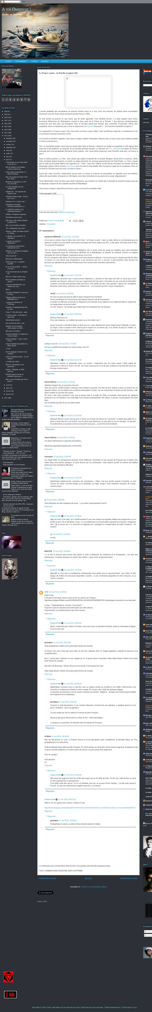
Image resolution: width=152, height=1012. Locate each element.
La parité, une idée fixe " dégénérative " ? (13, 242)
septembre (9, 147)
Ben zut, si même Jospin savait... (16, 276)
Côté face (146, 122)
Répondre (48, 266)
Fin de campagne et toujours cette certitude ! (16, 353)
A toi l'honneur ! (16, 9)
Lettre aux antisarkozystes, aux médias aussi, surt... (15, 285)
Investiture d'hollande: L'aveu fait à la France (17, 293)
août (7, 150)
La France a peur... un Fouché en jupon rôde (16, 316)
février (8, 391)
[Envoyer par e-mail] (74, 221)
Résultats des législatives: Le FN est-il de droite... (16, 183)
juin (7, 156)
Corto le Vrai (55, 275)
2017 (6, 120)
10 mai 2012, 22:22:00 (73, 478)
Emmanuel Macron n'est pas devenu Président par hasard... (22, 411)
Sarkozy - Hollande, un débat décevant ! (15, 370)
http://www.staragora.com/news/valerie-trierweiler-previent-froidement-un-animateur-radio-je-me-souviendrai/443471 (90, 808)
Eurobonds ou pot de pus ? (14, 217)
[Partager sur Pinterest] (82, 221)
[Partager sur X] (78, 221)
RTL (110, 149)
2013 (6, 133)
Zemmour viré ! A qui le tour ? (16, 201)
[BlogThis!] (76, 221)
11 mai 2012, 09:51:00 (67, 799)
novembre (9, 141)
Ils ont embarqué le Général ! (12, 494)
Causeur (148, 221)
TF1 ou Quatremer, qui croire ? (16, 228)
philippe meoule (51, 344)
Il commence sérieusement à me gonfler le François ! (21, 469)
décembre (9, 138)
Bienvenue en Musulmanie (14, 259)
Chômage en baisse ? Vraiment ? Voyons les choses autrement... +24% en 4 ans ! (16, 452)
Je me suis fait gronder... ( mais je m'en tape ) (16, 268)
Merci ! (8, 289)
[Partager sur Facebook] (80, 221)
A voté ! (8, 349)
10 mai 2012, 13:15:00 (66, 382)
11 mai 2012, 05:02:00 (64, 293)
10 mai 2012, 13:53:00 (62, 457)
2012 (6, 136)
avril (8, 385)
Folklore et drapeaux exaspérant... (16, 214)
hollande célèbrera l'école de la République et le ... (15, 298)
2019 (6, 114)
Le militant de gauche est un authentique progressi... (15, 210)
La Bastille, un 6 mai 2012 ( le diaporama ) (15, 237)
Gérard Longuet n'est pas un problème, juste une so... (14, 375)
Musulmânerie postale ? (13, 320)
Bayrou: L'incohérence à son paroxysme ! (15, 365)
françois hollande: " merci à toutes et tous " (16, 340)
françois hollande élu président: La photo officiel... (17, 345)
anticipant (117, 149)
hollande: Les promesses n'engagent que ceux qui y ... (17, 252)
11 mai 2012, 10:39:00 (68, 820)
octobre (8, 144)
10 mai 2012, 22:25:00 (73, 516)
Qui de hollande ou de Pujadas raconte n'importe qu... (15, 168)
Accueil (8, 61)
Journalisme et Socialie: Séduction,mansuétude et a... (15, 205)
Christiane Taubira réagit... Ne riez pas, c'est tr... (17, 197)
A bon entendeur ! (21, 61)
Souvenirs (45, 61)
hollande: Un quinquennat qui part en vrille (16, 308)
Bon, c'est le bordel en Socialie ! (16, 225)
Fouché (90, 126)
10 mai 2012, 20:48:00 (62, 551)
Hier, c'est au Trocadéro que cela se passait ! (17, 380)
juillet (8, 153)
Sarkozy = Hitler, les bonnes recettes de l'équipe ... (17, 232)
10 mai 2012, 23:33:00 (58, 592)
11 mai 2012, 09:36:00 (72, 684)
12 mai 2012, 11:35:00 (61, 534)
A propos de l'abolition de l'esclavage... (14, 303)
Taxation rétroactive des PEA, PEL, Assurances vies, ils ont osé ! (18, 505)
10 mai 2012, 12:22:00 (67, 344)
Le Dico (34, 61)
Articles (148, 932)
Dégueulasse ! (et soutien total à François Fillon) (21, 439)
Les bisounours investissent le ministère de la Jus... (15, 247)
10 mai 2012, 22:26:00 (73, 570)
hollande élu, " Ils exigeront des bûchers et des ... (16, 192)
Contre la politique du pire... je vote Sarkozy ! (17, 358)
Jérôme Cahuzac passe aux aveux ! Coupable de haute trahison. (22, 482)
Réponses (51, 271)
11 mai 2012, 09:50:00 (68, 702)
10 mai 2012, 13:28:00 (66, 437)
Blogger (134, 1007)
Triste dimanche (8, 462)
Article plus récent (47, 878)
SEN (46, 592)
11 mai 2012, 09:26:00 (72, 623)
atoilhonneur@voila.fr (66, 212)
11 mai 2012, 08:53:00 (60, 736)
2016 (6, 123)
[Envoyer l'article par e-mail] (69, 221)
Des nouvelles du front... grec (15, 323)
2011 (6, 398)
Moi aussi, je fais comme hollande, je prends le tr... (17, 221)
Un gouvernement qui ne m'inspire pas (17, 273)
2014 (6, 130)
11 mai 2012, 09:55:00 (72, 314)
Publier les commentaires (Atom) (94, 887)
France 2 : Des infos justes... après (16, 312)
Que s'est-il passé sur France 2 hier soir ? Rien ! (17, 178)
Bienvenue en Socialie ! (13, 331)
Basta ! (148, 241)
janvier (8, 394)
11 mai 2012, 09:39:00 (72, 775)
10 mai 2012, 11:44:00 (70, 237)
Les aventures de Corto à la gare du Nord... (22, 516)
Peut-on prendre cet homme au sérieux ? (15, 280)
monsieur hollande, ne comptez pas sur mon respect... (17, 335)
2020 (6, 111)
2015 (6, 126)
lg (45, 500)
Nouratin (149, 480)
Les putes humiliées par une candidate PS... (14, 188)
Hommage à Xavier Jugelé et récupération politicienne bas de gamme (21, 425)
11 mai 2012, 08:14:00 (62, 642)
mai (7, 159)
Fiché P (148, 731)
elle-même (71, 166)
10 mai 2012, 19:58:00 (55, 500)
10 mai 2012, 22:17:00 (73, 360)
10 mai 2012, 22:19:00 (73, 415)
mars (8, 388)
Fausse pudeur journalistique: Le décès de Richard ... (16, 173)
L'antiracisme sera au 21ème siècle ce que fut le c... (16, 163)
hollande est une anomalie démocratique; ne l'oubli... (15, 327)
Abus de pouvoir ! (11, 256)
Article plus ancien (129, 878)
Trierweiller (51, 224)
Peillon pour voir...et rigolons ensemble (15, 263)
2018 (6, 117)
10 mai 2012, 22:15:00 (73, 275)
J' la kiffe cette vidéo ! (13, 361)
